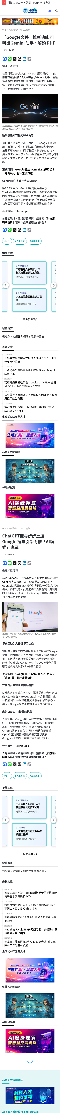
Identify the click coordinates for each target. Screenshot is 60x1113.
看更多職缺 (29, 319)
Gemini (40, 77)
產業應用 (14, 29)
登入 (20, 336)
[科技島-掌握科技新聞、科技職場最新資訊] (30, 10)
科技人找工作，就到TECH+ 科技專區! (29, 2)
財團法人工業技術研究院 (27, 277)
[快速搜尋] (56, 11)
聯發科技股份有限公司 (26, 304)
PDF (20, 77)
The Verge (21, 211)
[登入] (49, 12)
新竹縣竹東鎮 (22, 266)
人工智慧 (20, 241)
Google (17, 73)
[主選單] (3, 11)
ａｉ (8, 241)
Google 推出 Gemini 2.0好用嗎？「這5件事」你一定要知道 (28, 171)
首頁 (6, 29)
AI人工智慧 (25, 29)
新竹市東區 (22, 293)
